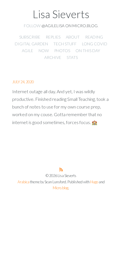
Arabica (24, 182)
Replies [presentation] (53, 37)
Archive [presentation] (52, 57)
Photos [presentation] (62, 50)
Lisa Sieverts (61, 14)
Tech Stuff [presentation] (65, 43)
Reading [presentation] (94, 37)
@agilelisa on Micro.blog (69, 25)
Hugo (94, 182)
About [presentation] (73, 37)
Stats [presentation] (72, 57)
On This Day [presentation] (87, 50)
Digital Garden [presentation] (31, 43)
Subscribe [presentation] (29, 37)
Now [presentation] (44, 50)
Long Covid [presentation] (94, 43)
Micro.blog (60, 188)
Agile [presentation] (27, 50)
